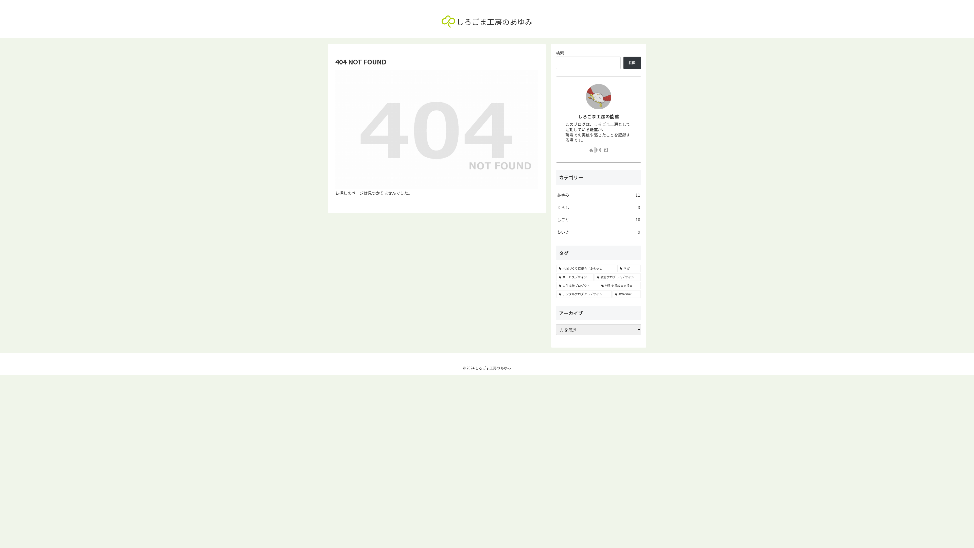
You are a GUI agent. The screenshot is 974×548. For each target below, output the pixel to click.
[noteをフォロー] (606, 150)
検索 (560, 53)
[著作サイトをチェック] (591, 150)
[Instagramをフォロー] (598, 150)
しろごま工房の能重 (598, 116)
